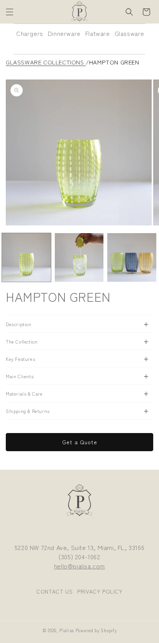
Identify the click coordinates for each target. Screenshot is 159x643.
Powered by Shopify (96, 630)
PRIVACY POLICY (99, 591)
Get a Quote (79, 442)
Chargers (29, 33)
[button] (9, 11)
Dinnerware (64, 33)
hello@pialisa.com (79, 565)
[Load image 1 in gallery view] (26, 257)
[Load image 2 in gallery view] (79, 257)
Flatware (97, 33)
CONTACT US (54, 591)
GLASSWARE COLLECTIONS (46, 62)
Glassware (129, 33)
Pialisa (66, 630)
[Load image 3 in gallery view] (131, 257)
